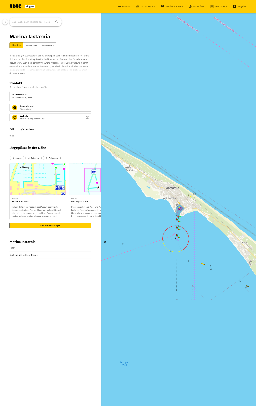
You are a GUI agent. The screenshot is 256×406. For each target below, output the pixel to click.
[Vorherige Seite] (5, 22)
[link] (50, 247)
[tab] (16, 45)
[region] (128, 203)
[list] (50, 251)
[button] (56, 22)
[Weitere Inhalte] (94, 191)
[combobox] (35, 21)
